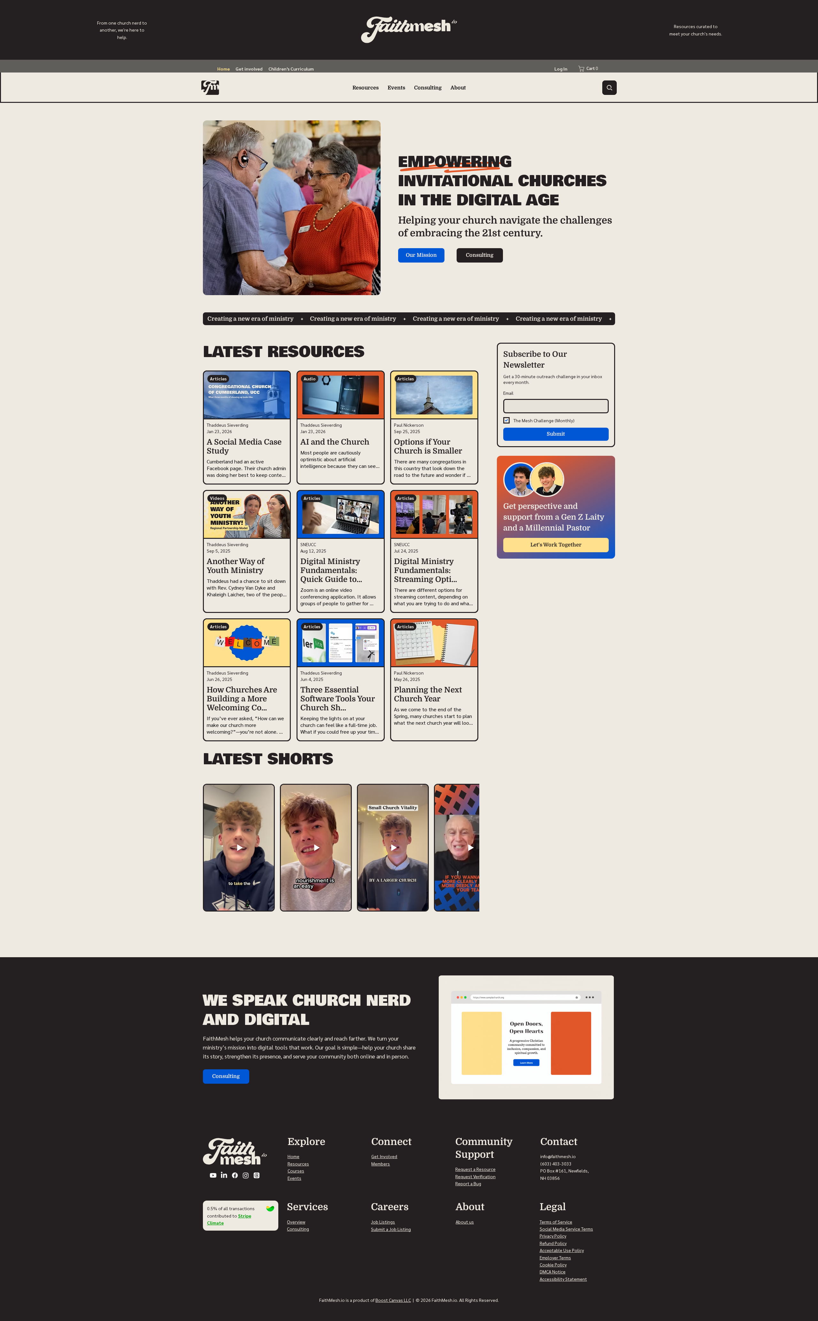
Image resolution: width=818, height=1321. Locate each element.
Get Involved (384, 1156)
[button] (609, 87)
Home (293, 1156)
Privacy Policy (553, 1236)
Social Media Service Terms (566, 1229)
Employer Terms (555, 1257)
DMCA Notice (553, 1271)
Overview (296, 1222)
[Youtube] (213, 1175)
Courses (296, 1170)
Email (508, 393)
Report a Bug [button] (468, 1183)
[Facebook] (235, 1175)
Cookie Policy (553, 1264)
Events (294, 1178)
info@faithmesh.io (558, 1156)
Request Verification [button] (475, 1176)
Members (380, 1163)
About (462, 1222)
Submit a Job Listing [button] (391, 1229)
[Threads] (256, 1175)
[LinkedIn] (224, 1175)
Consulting (298, 1229)
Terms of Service (556, 1222)
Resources (298, 1163)
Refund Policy (553, 1243)
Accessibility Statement (563, 1279)
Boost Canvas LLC (393, 1300)
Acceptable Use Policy (562, 1250)
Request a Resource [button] (475, 1169)
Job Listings (383, 1222)
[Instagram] (246, 1175)
